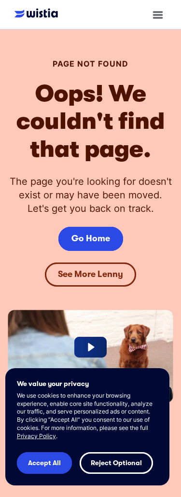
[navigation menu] (158, 14)
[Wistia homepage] (38, 14)
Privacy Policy (36, 436)
